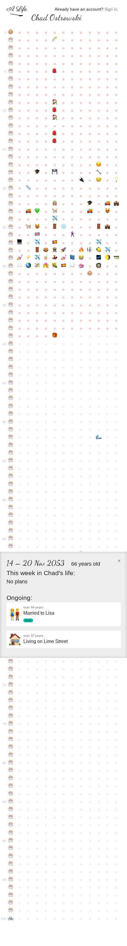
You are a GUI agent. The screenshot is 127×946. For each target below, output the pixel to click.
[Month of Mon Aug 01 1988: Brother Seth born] (54, 40)
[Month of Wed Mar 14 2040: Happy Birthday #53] (10, 445)
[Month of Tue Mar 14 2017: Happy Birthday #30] (10, 266)
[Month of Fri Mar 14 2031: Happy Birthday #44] (10, 375)
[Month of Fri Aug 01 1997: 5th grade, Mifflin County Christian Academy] (54, 110)
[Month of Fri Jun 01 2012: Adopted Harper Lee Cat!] (37, 227)
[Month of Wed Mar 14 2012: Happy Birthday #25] (10, 227)
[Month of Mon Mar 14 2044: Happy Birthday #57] (10, 476)
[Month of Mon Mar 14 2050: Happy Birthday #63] (10, 523)
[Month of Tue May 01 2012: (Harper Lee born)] (28, 227)
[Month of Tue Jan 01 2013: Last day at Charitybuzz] (98, 227)
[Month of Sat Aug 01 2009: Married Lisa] (54, 204)
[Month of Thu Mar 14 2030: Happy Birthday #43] (10, 367)
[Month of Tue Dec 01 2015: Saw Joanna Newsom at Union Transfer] (89, 250)
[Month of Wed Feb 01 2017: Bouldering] (107, 258)
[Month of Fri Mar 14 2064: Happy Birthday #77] (10, 739)
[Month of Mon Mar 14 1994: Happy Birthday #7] (10, 87)
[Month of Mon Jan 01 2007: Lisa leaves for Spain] (98, 180)
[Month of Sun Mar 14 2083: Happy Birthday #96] (10, 887)
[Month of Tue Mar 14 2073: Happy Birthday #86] (10, 809)
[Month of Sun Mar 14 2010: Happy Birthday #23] (10, 211)
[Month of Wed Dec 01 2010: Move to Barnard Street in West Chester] (89, 211)
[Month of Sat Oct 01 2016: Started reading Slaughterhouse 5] (72, 258)
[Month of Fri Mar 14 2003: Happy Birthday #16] (10, 157)
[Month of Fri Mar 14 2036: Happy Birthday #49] (10, 414)
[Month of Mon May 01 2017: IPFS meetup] (28, 266)
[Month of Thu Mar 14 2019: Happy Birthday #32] (10, 282)
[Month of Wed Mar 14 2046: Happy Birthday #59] (10, 492)
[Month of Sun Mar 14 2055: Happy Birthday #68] (10, 669)
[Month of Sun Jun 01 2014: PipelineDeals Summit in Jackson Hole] (37, 243)
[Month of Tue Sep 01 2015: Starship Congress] (63, 250)
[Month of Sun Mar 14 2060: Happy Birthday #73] (10, 708)
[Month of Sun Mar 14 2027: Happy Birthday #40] (10, 344)
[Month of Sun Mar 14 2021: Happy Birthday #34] (10, 297)
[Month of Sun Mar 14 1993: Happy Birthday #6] (10, 79)
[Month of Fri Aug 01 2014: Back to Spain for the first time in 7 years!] (54, 243)
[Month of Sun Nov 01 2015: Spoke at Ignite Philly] (81, 250)
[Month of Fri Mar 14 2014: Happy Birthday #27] (10, 243)
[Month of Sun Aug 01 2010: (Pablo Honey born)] (54, 211)
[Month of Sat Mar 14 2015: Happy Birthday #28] (10, 250)
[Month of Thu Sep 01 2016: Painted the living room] (63, 258)
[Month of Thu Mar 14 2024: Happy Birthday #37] (10, 320)
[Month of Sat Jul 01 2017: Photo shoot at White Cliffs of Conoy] (46, 266)
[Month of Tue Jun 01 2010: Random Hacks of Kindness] (37, 211)
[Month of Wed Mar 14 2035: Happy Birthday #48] (10, 406)
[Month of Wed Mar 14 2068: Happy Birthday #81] (10, 770)
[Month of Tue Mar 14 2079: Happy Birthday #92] (10, 856)
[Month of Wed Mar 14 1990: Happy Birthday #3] (10, 56)
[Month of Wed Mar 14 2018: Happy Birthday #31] (10, 274)
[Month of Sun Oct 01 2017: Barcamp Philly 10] (72, 266)
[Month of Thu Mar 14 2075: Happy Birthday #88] (10, 825)
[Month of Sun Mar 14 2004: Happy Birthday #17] (10, 165)
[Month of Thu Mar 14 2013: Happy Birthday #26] (10, 235)
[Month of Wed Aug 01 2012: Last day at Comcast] (54, 227)
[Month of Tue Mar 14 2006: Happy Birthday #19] (10, 180)
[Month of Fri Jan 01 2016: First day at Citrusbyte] (98, 250)
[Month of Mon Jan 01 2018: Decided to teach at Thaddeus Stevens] (98, 266)
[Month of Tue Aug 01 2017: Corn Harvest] (54, 266)
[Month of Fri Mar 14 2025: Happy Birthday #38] (10, 328)
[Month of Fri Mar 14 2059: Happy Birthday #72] (10, 700)
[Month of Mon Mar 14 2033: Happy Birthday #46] (10, 391)
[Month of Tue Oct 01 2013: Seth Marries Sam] (72, 235)
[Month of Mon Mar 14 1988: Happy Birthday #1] (10, 40)
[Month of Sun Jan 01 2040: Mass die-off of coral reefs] (98, 437)
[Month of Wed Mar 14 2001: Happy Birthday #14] (10, 141)
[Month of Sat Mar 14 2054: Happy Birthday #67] (10, 661)
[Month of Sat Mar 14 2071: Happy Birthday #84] (10, 794)
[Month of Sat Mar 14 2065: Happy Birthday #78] (10, 747)
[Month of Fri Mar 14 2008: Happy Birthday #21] (10, 196)
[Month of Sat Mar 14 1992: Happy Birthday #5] (10, 71)
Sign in (111, 9)
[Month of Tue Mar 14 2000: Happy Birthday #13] (10, 134)
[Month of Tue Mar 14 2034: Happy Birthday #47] (10, 398)
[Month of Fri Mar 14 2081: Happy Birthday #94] (10, 872)
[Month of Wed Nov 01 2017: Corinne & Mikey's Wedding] (81, 266)
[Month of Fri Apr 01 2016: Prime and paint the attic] (19, 258)
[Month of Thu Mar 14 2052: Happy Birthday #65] (10, 538)
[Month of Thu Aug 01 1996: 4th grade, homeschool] (54, 103)
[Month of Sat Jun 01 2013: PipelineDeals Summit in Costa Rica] (37, 235)
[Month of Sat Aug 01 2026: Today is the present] (54, 336)
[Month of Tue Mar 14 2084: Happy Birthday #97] (10, 895)
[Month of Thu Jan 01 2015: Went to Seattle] (98, 243)
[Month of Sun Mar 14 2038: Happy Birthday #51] (10, 429)
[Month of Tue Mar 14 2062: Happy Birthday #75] (10, 724)
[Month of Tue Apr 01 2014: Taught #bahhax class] (19, 243)
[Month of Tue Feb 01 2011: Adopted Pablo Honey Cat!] (107, 211)
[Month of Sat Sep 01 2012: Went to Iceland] (63, 227)
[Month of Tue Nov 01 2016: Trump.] (81, 258)
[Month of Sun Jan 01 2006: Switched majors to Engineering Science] (98, 172)
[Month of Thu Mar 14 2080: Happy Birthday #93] (10, 864)
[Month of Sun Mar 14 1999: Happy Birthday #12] (10, 126)
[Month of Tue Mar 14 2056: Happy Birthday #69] (10, 677)
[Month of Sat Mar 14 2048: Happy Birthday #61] (10, 507)
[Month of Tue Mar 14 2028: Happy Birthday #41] (10, 352)
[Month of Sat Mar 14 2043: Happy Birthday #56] (10, 468)
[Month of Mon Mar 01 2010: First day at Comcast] (116, 204)
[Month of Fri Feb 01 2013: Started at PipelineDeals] (107, 227)
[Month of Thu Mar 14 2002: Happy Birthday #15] (10, 149)
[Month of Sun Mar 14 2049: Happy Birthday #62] (10, 515)
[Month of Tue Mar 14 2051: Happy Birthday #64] (10, 531)
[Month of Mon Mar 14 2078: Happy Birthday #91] (10, 848)
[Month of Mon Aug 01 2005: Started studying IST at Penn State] (54, 172)
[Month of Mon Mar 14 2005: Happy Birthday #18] (10, 172)
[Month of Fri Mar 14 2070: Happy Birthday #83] (10, 786)
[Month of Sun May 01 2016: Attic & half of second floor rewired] (28, 258)
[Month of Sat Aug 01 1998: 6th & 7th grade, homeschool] (54, 118)
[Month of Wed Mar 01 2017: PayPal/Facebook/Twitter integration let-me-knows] (116, 258)
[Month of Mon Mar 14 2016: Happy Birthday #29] (10, 258)
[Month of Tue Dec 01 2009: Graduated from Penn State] (89, 204)
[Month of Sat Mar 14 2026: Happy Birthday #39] (10, 336)
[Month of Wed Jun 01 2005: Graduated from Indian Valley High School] (37, 172)
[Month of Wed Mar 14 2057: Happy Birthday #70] (10, 685)
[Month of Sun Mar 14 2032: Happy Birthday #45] (10, 383)
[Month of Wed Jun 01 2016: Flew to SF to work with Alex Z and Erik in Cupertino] (37, 258)
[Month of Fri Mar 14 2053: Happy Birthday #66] (10, 546)
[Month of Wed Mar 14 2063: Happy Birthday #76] (10, 732)
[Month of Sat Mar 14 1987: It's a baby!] (10, 32)
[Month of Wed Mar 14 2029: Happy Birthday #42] (10, 359)
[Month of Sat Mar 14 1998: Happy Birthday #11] (10, 118)
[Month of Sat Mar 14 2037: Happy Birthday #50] (10, 422)
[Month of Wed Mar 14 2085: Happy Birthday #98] (10, 903)
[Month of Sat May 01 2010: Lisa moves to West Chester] (28, 211)
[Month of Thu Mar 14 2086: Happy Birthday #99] (10, 910)
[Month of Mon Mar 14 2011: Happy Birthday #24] (10, 219)
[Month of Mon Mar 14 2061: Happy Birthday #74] (10, 716)
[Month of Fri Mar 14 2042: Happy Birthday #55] (10, 460)
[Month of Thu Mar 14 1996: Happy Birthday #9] (10, 103)
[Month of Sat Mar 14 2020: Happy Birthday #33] (10, 289)
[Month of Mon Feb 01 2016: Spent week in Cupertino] (107, 250)
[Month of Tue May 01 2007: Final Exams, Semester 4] (28, 188)
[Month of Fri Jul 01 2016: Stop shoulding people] (46, 258)
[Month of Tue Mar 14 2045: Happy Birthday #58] (10, 484)
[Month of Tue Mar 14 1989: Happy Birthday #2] (10, 48)
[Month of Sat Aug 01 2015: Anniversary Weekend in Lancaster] (54, 250)
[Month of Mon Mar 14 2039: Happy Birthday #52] (10, 437)
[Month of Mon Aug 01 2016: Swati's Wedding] (54, 258)
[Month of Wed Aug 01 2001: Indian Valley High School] (54, 141)
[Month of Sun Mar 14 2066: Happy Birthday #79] (10, 755)
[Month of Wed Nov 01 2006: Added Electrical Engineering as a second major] (81, 180)
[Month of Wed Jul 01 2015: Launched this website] (46, 250)
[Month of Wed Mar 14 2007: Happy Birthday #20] (10, 188)
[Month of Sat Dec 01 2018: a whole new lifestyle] (89, 274)
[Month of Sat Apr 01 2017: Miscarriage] (19, 266)
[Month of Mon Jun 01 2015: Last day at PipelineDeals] (37, 250)
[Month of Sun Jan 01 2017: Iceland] (98, 258)
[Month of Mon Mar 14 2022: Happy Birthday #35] (10, 305)
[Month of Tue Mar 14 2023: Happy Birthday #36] (10, 313)
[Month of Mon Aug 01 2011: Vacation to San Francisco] (54, 219)
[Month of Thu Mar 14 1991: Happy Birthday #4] (10, 64)
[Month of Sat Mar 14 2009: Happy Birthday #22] (10, 204)
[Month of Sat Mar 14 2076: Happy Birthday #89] (10, 833)
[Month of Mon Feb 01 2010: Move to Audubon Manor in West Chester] (107, 204)
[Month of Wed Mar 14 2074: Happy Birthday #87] (10, 817)
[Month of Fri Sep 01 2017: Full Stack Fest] (63, 266)
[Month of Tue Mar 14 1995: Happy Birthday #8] (10, 95)
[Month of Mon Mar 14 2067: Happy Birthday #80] (10, 763)
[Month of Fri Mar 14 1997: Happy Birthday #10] (10, 110)
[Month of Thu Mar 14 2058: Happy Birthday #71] (10, 693)
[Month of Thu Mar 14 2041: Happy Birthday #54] (10, 453)
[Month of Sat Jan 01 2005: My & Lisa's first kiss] (98, 165)
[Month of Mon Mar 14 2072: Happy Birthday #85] (10, 802)
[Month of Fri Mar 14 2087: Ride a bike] (10, 918)
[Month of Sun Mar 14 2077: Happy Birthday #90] (10, 840)
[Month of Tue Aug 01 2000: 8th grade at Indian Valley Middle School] (54, 134)
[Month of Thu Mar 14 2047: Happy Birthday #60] (10, 499)
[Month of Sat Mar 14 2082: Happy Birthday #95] (10, 879)
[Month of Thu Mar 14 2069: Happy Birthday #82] (10, 778)
